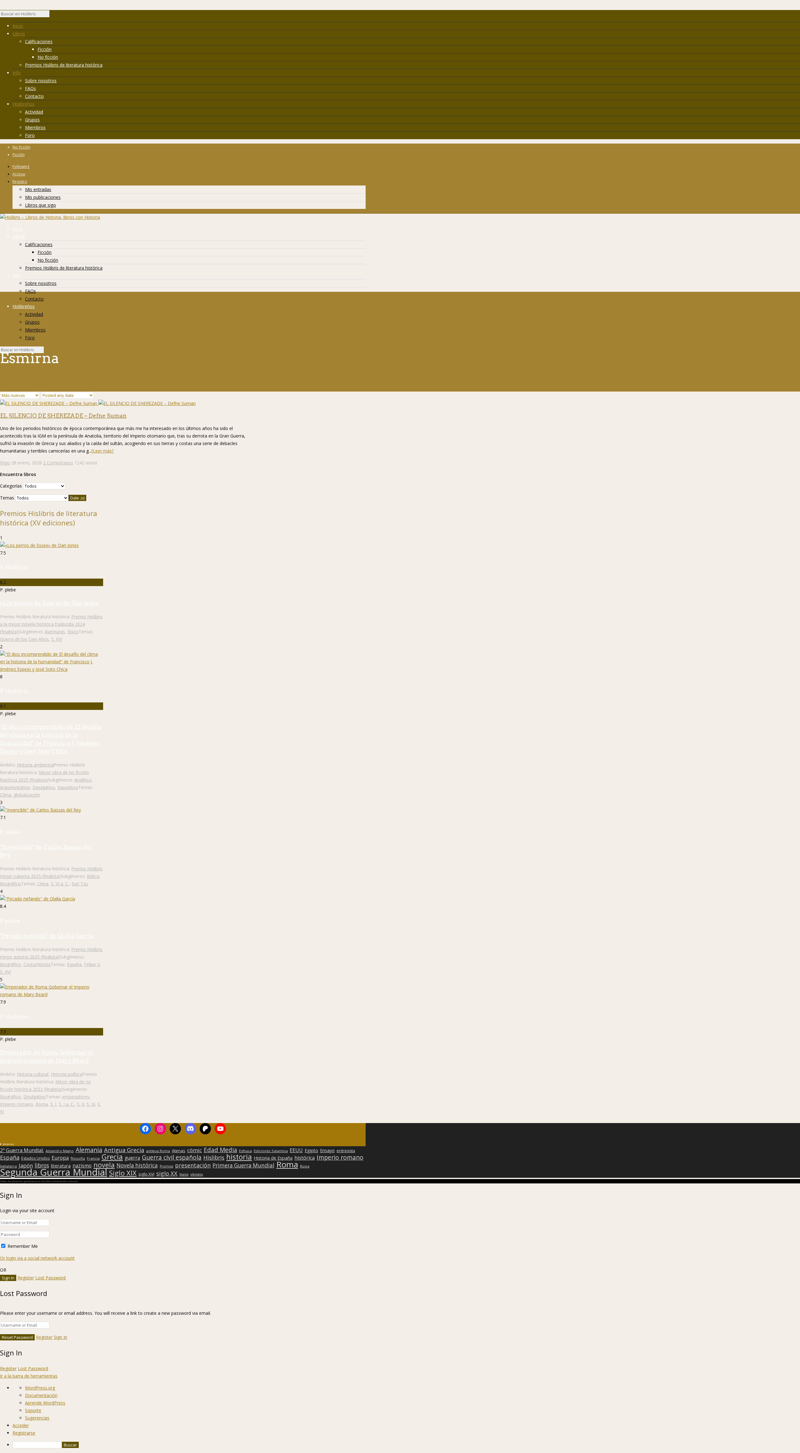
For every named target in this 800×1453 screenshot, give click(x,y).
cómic (194, 1150)
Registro (19, 181)
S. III (91, 1104)
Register (26, 1278)
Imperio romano (16, 1104)
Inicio (17, 26)
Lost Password (50, 1278)
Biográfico (10, 884)
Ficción (45, 49)
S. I (53, 1104)
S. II (80, 1104)
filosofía (78, 1158)
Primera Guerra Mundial (243, 1165)
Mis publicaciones (43, 197)
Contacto (34, 96)
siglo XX (167, 1173)
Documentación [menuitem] (41, 1395)
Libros (18, 34)
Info (16, 73)
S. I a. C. (66, 1104)
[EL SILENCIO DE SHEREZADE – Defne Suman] (98, 403)
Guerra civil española (172, 1157)
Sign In (60, 1337)
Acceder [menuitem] (20, 1425)
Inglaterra (8, 1166)
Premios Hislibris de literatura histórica (63, 65)
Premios (166, 1166)
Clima (5, 795)
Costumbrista (37, 964)
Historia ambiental (35, 765)
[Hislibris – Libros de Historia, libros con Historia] (50, 217)
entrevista (346, 1150)
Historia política (66, 1074)
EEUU (296, 1150)
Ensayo (327, 1150)
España (74, 964)
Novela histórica (137, 1165)
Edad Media (220, 1149)
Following (20, 166)
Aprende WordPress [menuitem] (45, 1403)
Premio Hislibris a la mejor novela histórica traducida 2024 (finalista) (51, 624)
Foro (30, 135)
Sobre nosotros (41, 81)
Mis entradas (38, 189)
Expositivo (68, 787)
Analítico (83, 780)
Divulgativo (43, 787)
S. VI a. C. (60, 884)
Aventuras (55, 632)
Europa (60, 1157)
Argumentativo (15, 787)
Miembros (35, 127)
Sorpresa (8, 1144)
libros (42, 1165)
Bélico (93, 876)
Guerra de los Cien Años (24, 639)
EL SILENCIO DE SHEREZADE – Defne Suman (63, 416)
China (42, 884)
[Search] (52, 15)
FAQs (30, 88)
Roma (42, 1104)
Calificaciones (38, 41)
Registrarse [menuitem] (23, 1433)
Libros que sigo (40, 205)
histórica (304, 1157)
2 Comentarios (58, 463)
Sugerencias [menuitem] (37, 1418)
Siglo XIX (123, 1172)
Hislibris (213, 1157)
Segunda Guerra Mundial (53, 1172)
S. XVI (5, 972)
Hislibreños (23, 104)
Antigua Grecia (124, 1149)
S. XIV (56, 639)
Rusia (304, 1166)
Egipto (311, 1150)
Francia (93, 1158)
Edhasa (245, 1150)
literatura (61, 1165)
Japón (26, 1165)
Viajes (183, 1174)
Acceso (18, 174)
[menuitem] (406, 1445)
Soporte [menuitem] (33, 1410)
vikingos (196, 1174)
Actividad (34, 112)
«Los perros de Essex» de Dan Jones (49, 603)
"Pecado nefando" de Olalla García (47, 936)
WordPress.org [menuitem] (40, 1388)
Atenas (178, 1150)
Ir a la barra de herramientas (29, 1376)
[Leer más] (102, 451)
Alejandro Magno (60, 1151)
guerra (132, 1158)
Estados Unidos (35, 1158)
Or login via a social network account (37, 1258)
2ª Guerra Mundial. (22, 1150)
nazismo (82, 1165)
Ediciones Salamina (271, 1150)
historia (239, 1156)
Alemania (89, 1149)
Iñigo (5, 463)
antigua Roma (158, 1150)
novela (104, 1164)
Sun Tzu (80, 884)
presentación (193, 1165)
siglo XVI (146, 1174)
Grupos (32, 120)
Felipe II (92, 964)
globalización (27, 795)
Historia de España (273, 1158)
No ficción (48, 57)
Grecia (112, 1156)
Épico (73, 632)
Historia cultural (32, 1074)
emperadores (75, 1097)
